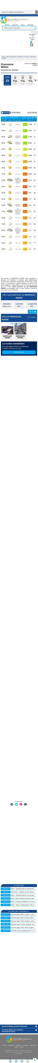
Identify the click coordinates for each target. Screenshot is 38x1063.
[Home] (14, 23)
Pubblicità (18, 1045)
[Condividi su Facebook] (10, 1061)
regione (30, 25)
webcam (15, 25)
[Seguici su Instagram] (21, 804)
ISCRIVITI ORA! (19, 352)
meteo (7, 25)
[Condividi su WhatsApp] (27, 1061)
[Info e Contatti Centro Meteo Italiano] (25, 804)
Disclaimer (25, 1045)
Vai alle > (31, 317)
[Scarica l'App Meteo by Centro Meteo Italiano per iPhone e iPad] (31, 44)
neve (22, 25)
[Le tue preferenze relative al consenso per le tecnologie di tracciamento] (35, 1060)
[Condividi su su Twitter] (16, 1061)
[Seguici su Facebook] (12, 804)
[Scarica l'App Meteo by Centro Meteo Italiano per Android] (31, 42)
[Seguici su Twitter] (16, 804)
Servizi (4, 1045)
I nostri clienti (11, 1045)
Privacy (22, 1047)
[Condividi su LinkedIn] (22, 1061)
